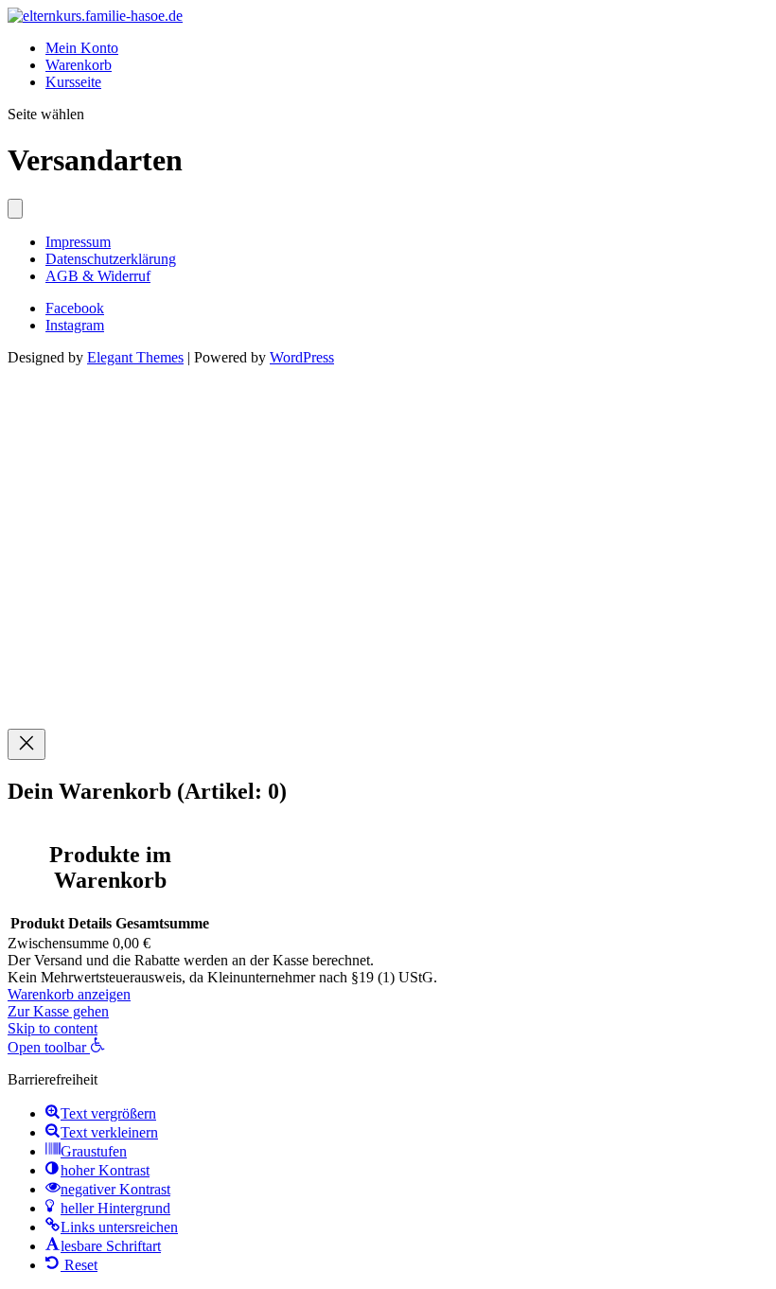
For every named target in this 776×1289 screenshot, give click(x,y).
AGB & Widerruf (97, 276)
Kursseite (73, 82)
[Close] (26, 744)
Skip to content (52, 1028)
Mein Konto (81, 48)
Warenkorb (78, 65)
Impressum (78, 242)
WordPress (302, 357)
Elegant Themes (135, 357)
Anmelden (195, 703)
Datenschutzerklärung (110, 259)
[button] (56, 1047)
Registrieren (126, 703)
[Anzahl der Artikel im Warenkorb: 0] (15, 209)
